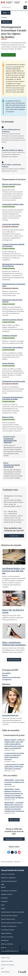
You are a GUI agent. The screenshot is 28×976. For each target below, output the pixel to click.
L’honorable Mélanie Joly (10, 715)
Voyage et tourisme (6, 894)
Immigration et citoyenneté (9, 891)
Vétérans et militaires (7, 944)
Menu (6, 13)
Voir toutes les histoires (14, 659)
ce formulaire (10, 111)
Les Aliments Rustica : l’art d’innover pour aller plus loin (13, 570)
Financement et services (8, 55)
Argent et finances (6, 933)
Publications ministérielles (11, 677)
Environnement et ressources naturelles (12, 912)
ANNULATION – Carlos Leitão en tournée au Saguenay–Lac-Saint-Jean (14, 782)
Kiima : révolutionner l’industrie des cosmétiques (14, 643)
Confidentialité (5, 972)
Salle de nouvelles (14, 819)
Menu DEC (6, 22)
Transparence (6, 679)
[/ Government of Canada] (10, 2)
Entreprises (4, 898)
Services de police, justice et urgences (11, 923)
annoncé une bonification (14, 67)
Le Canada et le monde (7, 930)
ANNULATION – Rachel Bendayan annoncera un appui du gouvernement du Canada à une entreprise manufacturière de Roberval (14, 793)
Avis (2, 968)
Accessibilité (6, 673)
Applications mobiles (7, 961)
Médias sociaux (5, 957)
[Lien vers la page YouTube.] (19, 852)
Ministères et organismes (8, 878)
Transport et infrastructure (9, 926)
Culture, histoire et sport (8, 919)
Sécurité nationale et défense (9, 915)
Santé (2, 905)
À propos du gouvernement (9, 881)
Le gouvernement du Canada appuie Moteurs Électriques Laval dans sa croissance (14, 767)
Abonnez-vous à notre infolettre (14, 839)
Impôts (3, 908)
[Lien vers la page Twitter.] (12, 852)
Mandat (4, 675)
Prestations (4, 901)
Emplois (3, 887)
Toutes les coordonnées (8, 874)
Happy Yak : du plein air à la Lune (13, 611)
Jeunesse (3, 947)
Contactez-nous (14, 535)
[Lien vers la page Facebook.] (8, 852)
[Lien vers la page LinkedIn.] (15, 852)
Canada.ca (4, 17)
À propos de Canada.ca (7, 965)
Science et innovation (7, 937)
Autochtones (4, 940)
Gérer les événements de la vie (9, 951)
